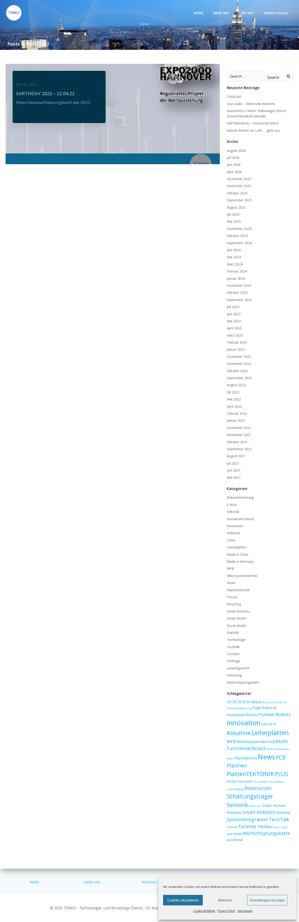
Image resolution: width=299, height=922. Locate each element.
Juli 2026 (233, 157)
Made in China (237, 554)
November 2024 (239, 228)
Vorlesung (234, 675)
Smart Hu (255, 806)
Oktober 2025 (237, 193)
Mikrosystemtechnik (242, 576)
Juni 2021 (234, 470)
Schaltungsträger (250, 796)
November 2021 (239, 434)
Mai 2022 (234, 399)
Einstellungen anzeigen (267, 900)
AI (248, 701)
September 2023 (239, 300)
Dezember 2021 (239, 427)
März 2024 (235, 264)
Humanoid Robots (240, 519)
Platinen (237, 765)
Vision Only (280, 827)
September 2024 (239, 243)
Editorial (233, 511)
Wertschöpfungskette (243, 682)
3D (229, 701)
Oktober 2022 (237, 371)
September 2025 (239, 200)
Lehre (231, 540)
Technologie (236, 639)
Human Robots (274, 714)
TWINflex (265, 826)
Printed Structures (240, 781)
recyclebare (277, 781)
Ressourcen (258, 788)
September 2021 (239, 449)
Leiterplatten (236, 547)
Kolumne (233, 533)
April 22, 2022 (26, 84)
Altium (256, 701)
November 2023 (239, 285)
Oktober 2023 (237, 292)
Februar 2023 (237, 342)
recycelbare (261, 781)
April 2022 (234, 406)
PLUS (281, 774)
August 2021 (236, 456)
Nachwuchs (246, 758)
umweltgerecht (238, 668)
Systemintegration (247, 819)
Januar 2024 (236, 278)
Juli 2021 (233, 463)
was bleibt (234, 834)
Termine (233, 654)
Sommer (283, 812)
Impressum (245, 911)
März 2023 (235, 335)
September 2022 (239, 378)
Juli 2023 (233, 307)
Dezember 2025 (239, 179)
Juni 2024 (234, 250)
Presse (232, 597)
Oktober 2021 (237, 442)
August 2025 (236, 207)
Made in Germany (240, 561)
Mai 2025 (234, 221)
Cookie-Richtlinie (204, 911)
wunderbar (235, 840)
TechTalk (279, 819)
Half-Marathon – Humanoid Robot (253, 123)
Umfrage (233, 661)
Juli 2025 (233, 214)
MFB (230, 568)
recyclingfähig (235, 789)
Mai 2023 (234, 321)
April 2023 (234, 328)
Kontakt (246, 13)
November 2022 (239, 363)
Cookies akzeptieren (183, 900)
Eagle (256, 707)
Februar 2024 (237, 271)
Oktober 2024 (237, 235)
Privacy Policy (226, 911)
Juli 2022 (233, 392)
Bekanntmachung (240, 497)
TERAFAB (234, 96)
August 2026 (236, 150)
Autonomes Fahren (275, 702)
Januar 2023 (236, 349)
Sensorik (237, 805)
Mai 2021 (234, 477)
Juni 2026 (234, 164)
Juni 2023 (234, 314)
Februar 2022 (237, 413)
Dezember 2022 (239, 356)
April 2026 (234, 172)
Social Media (236, 625)
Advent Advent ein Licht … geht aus (253, 130)
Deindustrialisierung (239, 708)
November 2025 (239, 186)
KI (275, 724)
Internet (267, 724)
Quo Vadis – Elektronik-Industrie (251, 104)
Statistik (233, 632)
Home (198, 13)
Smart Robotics (238, 611)
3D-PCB (239, 701)
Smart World (236, 618)
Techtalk (233, 647)
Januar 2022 (236, 420)
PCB (280, 757)
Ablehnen (225, 900)
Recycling (234, 604)
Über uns (221, 13)
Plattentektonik (238, 590)
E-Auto (232, 504)
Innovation (235, 526)
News (231, 583)
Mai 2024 (234, 257)
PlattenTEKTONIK (250, 774)
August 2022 (236, 385)
